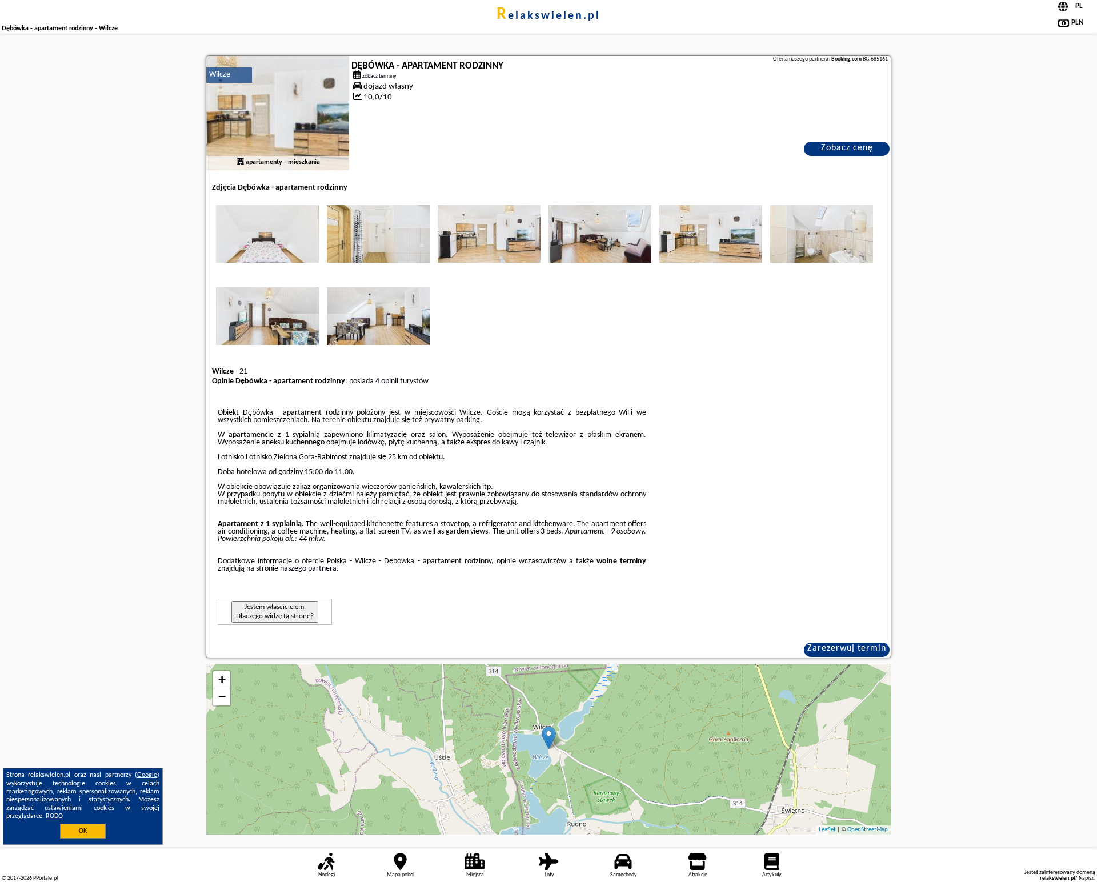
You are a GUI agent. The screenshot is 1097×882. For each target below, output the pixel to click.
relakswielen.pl (548, 16)
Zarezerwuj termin (846, 648)
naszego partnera (308, 568)
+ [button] (222, 679)
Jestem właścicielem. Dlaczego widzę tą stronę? (275, 611)
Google (147, 775)
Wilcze (219, 74)
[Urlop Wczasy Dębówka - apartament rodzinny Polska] (267, 234)
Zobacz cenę (847, 148)
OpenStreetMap (867, 830)
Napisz (1086, 878)
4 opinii (386, 381)
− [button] (222, 696)
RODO (54, 816)
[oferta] (240, 162)
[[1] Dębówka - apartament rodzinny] (277, 113)
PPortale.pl (45, 878)
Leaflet (827, 830)
